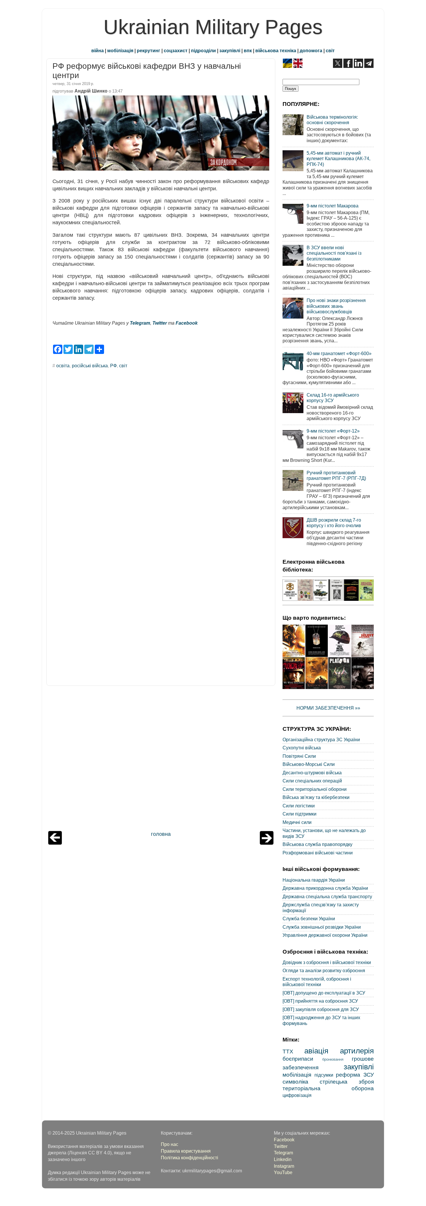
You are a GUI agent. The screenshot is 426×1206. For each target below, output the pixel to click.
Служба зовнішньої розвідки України (322, 927)
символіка (295, 1081)
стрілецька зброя (347, 1081)
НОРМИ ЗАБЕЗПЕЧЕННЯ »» (328, 707)
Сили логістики (299, 805)
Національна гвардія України (314, 880)
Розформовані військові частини (318, 852)
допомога (311, 50)
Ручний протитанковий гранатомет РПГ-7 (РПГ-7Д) (336, 475)
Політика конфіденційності (189, 1157)
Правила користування (186, 1150)
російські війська (90, 365)
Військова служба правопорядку (317, 844)
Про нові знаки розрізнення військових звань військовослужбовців (336, 306)
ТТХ (288, 1051)
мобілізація (120, 50)
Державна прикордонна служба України (325, 888)
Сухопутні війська (302, 747)
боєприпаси (298, 1058)
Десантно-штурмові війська (312, 772)
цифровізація (297, 1095)
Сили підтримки (299, 813)
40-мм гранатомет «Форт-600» (339, 353)
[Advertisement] (161, 760)
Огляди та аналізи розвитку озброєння (324, 970)
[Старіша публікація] (266, 843)
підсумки (323, 1074)
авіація (316, 1051)
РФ (113, 365)
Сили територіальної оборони (315, 789)
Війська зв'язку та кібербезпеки (316, 797)
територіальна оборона (328, 1088)
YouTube (283, 1172)
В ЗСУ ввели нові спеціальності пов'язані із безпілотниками (334, 253)
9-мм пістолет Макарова (332, 205)
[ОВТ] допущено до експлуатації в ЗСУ (324, 992)
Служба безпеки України (309, 918)
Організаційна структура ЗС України (321, 739)
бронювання (332, 1059)
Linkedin (283, 1159)
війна (97, 50)
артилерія (357, 1051)
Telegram (140, 323)
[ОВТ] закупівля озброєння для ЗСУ (321, 1009)
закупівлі (229, 50)
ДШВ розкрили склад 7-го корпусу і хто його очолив (334, 522)
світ (330, 50)
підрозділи (203, 50)
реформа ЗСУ (355, 1074)
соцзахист (175, 50)
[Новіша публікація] (55, 843)
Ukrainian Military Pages (213, 27)
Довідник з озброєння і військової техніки (327, 962)
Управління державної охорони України (325, 935)
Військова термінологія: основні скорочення (332, 119)
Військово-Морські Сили (309, 764)
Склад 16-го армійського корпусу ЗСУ (333, 397)
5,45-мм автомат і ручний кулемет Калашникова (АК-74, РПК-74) (338, 158)
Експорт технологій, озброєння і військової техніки (317, 981)
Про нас (169, 1144)
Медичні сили (297, 822)
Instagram (284, 1166)
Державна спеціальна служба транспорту (327, 896)
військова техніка (275, 50)
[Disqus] (160, 451)
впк (248, 50)
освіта (63, 365)
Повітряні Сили (299, 756)
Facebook (187, 323)
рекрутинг (148, 50)
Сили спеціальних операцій (312, 780)
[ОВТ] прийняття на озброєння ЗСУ (320, 1001)
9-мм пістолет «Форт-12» (333, 430)
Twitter (159, 323)
